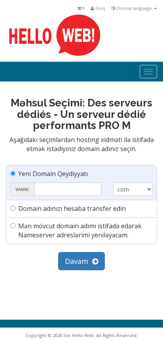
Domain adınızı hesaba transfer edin (72, 208)
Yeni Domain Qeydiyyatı (53, 173)
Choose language (134, 8)
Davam (78, 261)
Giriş (99, 8)
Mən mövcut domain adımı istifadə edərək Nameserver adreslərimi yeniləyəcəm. (80, 230)
